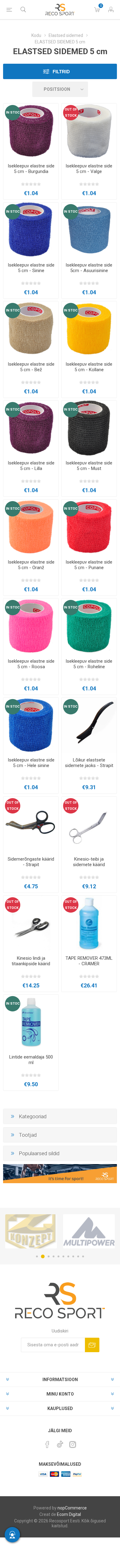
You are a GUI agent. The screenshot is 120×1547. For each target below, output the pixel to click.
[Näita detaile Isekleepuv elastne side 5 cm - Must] (89, 428)
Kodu (36, 35)
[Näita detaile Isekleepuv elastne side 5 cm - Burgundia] (30, 131)
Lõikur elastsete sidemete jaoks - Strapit (89, 762)
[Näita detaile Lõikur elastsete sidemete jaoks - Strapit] (89, 725)
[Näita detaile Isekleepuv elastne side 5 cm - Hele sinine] (30, 725)
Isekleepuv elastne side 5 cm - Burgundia (31, 168)
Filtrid (61, 71)
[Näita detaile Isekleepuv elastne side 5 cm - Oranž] (30, 527)
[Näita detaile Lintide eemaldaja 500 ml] (30, 1022)
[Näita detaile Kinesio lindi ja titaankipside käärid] (30, 923)
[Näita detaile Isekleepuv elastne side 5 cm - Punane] (89, 527)
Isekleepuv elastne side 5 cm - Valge (89, 168)
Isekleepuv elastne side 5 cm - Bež (31, 366)
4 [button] (53, 1256)
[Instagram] (73, 1444)
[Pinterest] (47, 1444)
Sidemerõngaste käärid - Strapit (31, 861)
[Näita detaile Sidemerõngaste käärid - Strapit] (30, 824)
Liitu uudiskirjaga (92, 1345)
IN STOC (13, 112)
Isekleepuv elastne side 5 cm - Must (89, 465)
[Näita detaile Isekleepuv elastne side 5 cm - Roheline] (89, 625)
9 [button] (78, 1256)
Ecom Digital (69, 1514)
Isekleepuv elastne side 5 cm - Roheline (89, 663)
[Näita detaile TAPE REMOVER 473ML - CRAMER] (89, 923)
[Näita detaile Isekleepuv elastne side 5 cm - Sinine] (30, 230)
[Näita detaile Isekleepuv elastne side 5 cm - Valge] (89, 131)
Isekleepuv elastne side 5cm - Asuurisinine (89, 267)
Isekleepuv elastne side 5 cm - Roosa (31, 663)
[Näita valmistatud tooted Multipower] (31, 1231)
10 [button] (83, 1256)
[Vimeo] (60, 1443)
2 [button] (42, 1256)
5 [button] (58, 1256)
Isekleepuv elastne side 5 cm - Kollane (89, 366)
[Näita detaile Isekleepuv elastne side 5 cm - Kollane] (89, 328)
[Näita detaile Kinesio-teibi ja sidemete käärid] (89, 824)
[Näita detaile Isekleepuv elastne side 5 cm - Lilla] (30, 428)
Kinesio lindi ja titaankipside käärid (31, 960)
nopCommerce (72, 1507)
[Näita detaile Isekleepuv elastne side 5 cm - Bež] (30, 328)
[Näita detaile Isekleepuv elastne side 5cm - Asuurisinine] (89, 230)
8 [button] (73, 1256)
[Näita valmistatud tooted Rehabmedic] (89, 1231)
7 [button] (68, 1256)
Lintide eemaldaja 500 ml (31, 1059)
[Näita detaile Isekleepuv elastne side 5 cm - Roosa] (30, 625)
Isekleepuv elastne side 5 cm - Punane (89, 564)
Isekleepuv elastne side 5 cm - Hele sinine (31, 762)
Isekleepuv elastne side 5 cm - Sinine (31, 267)
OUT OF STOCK (71, 112)
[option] (31, 1231)
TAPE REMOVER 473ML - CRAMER (89, 960)
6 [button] (63, 1256)
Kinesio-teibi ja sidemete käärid (89, 861)
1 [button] (37, 1256)
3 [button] (48, 1256)
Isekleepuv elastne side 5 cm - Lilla (31, 465)
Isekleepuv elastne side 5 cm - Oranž (31, 564)
